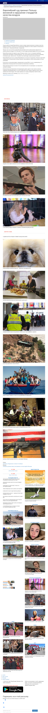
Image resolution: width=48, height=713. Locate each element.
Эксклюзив (35, 504)
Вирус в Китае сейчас (13, 475)
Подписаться (35, 710)
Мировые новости (8, 5)
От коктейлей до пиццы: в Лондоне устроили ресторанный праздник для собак (18, 227)
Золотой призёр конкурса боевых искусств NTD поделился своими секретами (33, 500)
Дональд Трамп (11, 470)
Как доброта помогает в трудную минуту (32, 541)
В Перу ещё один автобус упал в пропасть (11, 363)
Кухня (35, 625)
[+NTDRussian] (3, 614)
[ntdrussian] (3, 616)
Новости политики (17, 5)
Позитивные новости (13, 510)
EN (41, 0)
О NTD (3, 675)
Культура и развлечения (35, 577)
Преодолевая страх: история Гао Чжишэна (32, 517)
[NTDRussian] (3, 609)
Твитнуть (7, 43)
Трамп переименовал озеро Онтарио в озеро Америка (12, 488)
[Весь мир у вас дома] (3, 611)
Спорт (13, 621)
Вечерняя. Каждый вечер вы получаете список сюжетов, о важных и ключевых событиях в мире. (24, 700)
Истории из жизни (35, 522)
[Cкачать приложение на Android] (13, 691)
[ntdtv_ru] (3, 618)
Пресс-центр (5, 676)
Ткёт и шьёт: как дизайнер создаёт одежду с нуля (34, 621)
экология (11, 75)
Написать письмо (28, 686)
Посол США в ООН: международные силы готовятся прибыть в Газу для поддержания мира (12, 500)
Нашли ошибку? (5, 679)
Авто (35, 643)
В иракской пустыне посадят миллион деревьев (12, 525)
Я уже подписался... (7, 712)
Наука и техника (35, 544)
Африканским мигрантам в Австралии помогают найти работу (15, 300)
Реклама (4, 678)
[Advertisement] (16, 86)
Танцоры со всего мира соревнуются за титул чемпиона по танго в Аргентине (18, 163)
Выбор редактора (35, 469)
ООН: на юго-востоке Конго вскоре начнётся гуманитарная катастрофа (16, 427)
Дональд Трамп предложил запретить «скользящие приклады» (15, 459)
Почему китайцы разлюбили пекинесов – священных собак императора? (17, 268)
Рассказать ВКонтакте (10, 42)
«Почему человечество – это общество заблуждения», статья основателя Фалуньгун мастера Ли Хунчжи (35, 485)
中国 (42, 0)
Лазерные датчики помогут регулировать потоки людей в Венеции (17, 466)
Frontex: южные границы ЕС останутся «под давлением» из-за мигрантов (17, 395)
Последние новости (13, 477)
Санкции (15, 470)
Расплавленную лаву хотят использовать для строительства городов (16, 195)
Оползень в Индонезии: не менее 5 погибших (13, 463)
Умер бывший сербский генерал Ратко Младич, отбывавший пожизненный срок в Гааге (11, 480)
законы (4, 75)
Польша (8, 75)
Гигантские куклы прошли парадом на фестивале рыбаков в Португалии (17, 132)
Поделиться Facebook (10, 40)
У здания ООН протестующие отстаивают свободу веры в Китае (15, 236)
